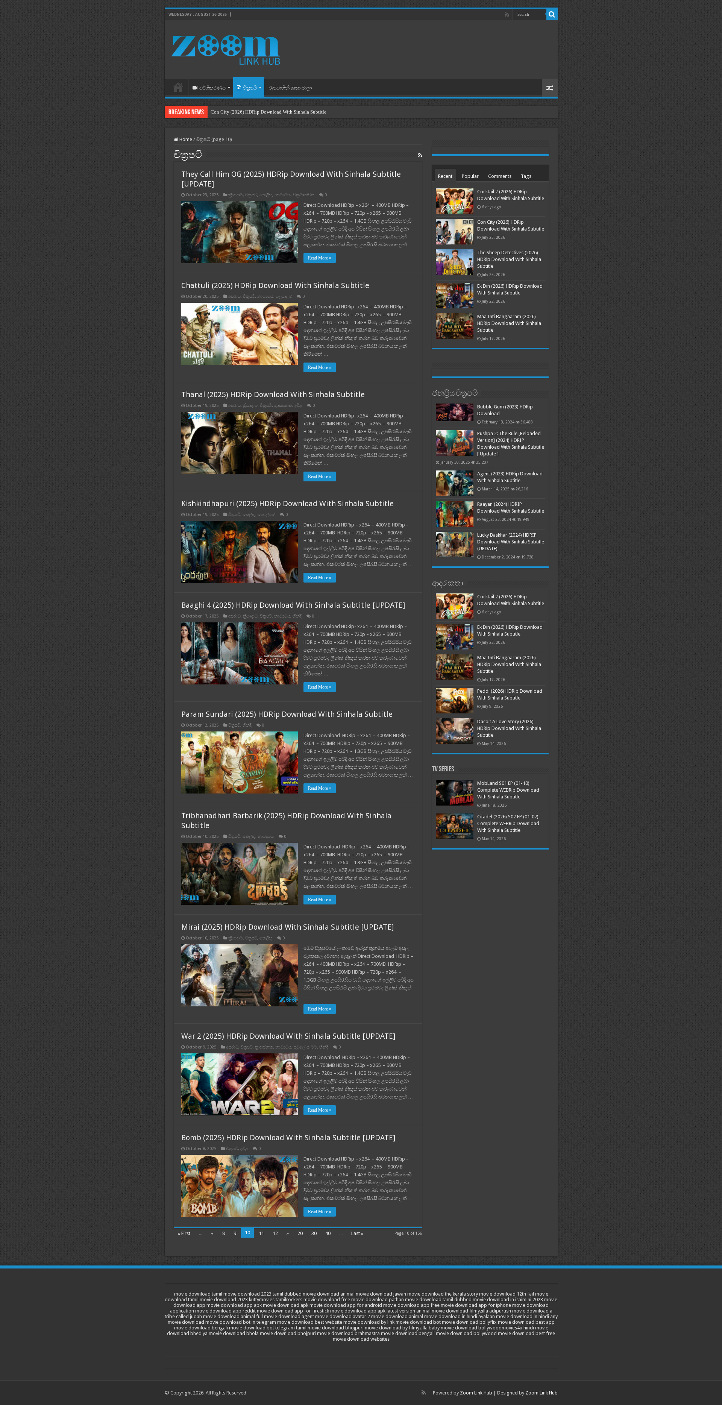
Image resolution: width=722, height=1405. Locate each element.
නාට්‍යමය (283, 195)
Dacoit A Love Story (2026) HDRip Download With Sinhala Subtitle (509, 728)
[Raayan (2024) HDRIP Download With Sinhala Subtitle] (454, 513)
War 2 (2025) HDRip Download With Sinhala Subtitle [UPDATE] (288, 1036)
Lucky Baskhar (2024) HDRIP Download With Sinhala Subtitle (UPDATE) (510, 541)
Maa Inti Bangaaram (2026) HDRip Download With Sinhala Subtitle (509, 323)
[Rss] (507, 14)
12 (275, 1233)
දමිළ (298, 405)
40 (328, 1233)
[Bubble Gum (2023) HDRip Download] (454, 412)
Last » (357, 1233)
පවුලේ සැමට (305, 1047)
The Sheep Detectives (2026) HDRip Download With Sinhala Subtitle (509, 259)
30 (314, 1233)
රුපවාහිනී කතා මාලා (290, 88)
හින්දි (297, 616)
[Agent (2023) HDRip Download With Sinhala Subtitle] (454, 483)
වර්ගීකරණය (212, 88)
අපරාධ (234, 296)
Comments (499, 176)
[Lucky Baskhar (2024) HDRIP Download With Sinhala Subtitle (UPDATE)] (454, 544)
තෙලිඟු (265, 195)
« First (183, 1233)
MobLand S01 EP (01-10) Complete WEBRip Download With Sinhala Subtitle (508, 790)
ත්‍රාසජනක (283, 405)
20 (300, 1233)
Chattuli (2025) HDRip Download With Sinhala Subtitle (275, 285)
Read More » (319, 258)
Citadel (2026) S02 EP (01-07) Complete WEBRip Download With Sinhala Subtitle (508, 823)
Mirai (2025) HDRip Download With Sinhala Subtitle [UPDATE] (287, 927)
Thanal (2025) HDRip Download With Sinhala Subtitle (273, 394)
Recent (445, 176)
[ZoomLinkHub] (226, 48)
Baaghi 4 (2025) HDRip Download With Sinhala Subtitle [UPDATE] (293, 605)
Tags (526, 176)
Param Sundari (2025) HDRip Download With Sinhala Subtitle (287, 714)
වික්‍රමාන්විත (303, 195)
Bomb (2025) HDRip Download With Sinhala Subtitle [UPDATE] (288, 1137)
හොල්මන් (266, 514)
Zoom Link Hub (476, 1393)
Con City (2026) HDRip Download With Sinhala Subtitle (268, 112)
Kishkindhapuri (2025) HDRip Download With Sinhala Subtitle (287, 503)
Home (178, 87)
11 (261, 1233)
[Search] (552, 14)
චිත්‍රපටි (250, 88)
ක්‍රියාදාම (235, 195)
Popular (470, 176)
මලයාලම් (284, 296)
